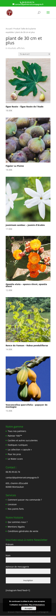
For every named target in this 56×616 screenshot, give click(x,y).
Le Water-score (15, 458)
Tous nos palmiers (17, 431)
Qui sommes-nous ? (17, 522)
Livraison (12, 504)
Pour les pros (14, 454)
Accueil (9, 28)
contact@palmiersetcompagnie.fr (22, 477)
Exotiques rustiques (18, 444)
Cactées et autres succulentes (23, 440)
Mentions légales (16, 526)
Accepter (29, 608)
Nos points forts (16, 508)
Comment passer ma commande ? (25, 499)
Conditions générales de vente (23, 531)
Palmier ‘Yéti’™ (15, 435)
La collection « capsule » (20, 449)
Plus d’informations (37, 605)
